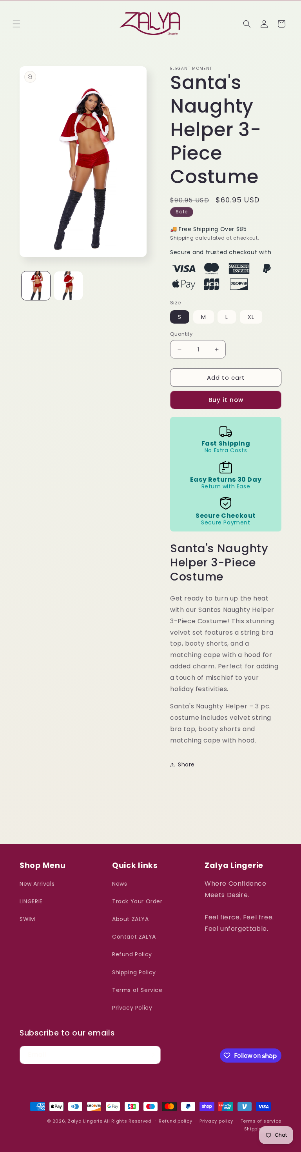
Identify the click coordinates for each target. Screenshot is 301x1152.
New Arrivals (37, 884)
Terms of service (261, 1121)
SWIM (27, 919)
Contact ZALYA (134, 937)
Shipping (182, 238)
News (119, 884)
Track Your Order (137, 901)
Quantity (181, 334)
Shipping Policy (134, 972)
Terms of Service (137, 990)
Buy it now (226, 400)
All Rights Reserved (127, 1121)
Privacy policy (216, 1121)
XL (251, 317)
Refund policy (175, 1121)
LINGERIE (31, 901)
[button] (16, 24)
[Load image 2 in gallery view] (68, 285)
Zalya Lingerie (85, 1121)
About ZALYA (130, 919)
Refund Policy (132, 954)
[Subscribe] (151, 1055)
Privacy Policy (132, 1008)
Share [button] (186, 764)
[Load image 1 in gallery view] (36, 285)
